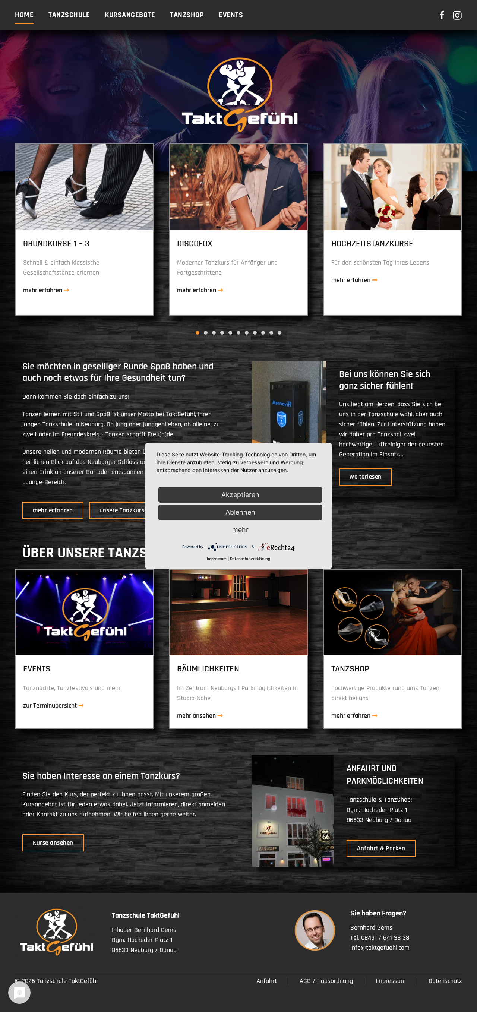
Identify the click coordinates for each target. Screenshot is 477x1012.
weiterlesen (366, 477)
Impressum (391, 981)
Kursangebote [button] (130, 15)
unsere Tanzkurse (123, 510)
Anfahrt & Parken (381, 848)
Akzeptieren (240, 495)
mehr (240, 530)
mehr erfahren (53, 510)
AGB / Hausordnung (326, 981)
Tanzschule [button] (69, 15)
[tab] (197, 333)
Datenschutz (445, 981)
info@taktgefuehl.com (380, 947)
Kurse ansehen (53, 843)
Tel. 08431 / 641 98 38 (379, 937)
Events (231, 15)
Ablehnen (240, 512)
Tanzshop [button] (187, 15)
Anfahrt (266, 981)
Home (24, 15)
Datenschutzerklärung (250, 558)
